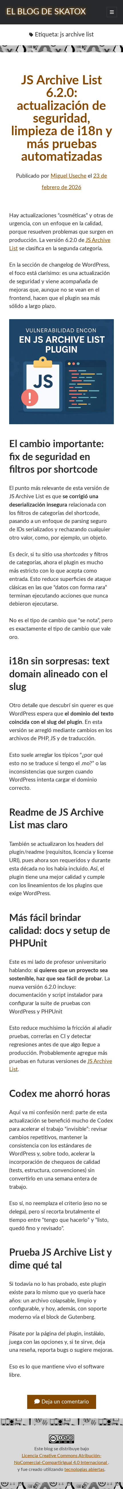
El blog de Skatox (46, 12)
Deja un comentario (65, 1402)
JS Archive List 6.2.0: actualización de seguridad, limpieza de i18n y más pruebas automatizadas (61, 118)
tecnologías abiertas (84, 1469)
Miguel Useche (68, 176)
